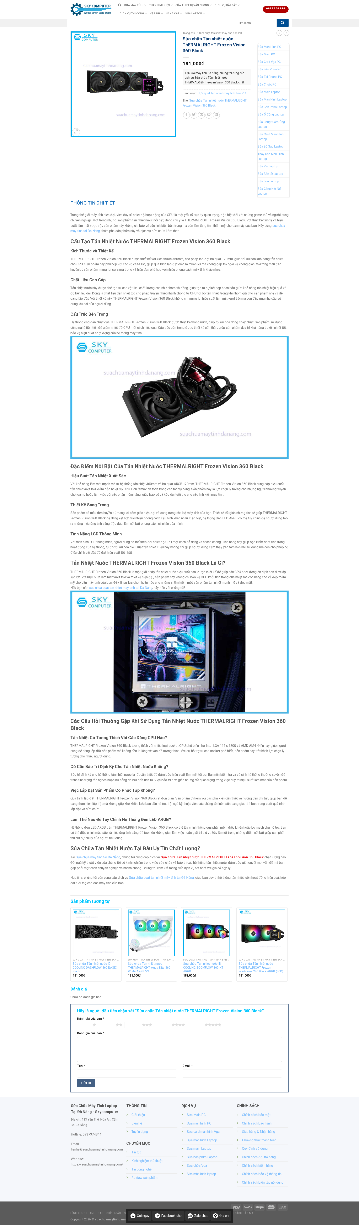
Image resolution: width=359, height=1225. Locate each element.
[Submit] (283, 23)
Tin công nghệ (141, 1169)
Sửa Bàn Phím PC (269, 69)
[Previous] (71, 946)
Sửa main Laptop (199, 1149)
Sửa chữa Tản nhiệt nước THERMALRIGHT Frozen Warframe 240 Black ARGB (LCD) (261, 967)
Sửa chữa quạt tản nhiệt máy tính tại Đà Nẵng (161, 878)
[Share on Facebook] (186, 115)
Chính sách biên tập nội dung (262, 1182)
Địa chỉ (224, 1216)
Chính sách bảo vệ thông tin (262, 1174)
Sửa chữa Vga (197, 1166)
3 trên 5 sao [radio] (133, 1024)
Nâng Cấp (173, 13)
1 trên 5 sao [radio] (84, 1024)
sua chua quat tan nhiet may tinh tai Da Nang (120, 588)
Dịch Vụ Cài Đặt (226, 5)
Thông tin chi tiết (92, 203)
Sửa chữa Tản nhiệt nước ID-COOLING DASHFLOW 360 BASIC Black (95, 967)
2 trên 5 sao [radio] (107, 1024)
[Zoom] (76, 132)
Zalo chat (201, 1216)
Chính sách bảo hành (257, 1123)
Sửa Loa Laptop (268, 181)
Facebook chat (171, 1216)
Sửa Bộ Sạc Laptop (271, 146)
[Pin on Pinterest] (208, 115)
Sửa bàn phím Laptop (202, 1157)
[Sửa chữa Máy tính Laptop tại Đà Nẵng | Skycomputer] (91, 9)
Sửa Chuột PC (267, 84)
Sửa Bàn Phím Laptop (272, 107)
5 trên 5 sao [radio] (196, 1024)
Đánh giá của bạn (90, 1018)
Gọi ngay (143, 1216)
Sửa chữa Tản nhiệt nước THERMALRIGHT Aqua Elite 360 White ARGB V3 (149, 967)
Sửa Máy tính (133, 5)
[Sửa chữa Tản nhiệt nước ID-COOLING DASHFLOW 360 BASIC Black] (96, 933)
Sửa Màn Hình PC (269, 47)
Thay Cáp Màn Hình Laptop (271, 156)
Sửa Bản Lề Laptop (270, 174)
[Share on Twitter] (194, 115)
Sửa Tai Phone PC (270, 77)
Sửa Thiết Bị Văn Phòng (192, 5)
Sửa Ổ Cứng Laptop (271, 114)
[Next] (287, 946)
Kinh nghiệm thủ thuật (147, 1161)
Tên (81, 1066)
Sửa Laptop (193, 13)
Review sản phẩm (144, 1178)
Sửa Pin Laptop (268, 166)
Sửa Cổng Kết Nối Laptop (269, 191)
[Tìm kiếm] (119, 5)
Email (188, 1066)
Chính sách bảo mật (256, 1115)
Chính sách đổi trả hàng (259, 1157)
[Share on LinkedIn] (216, 115)
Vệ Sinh (155, 13)
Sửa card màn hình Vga (203, 1132)
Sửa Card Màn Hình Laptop (271, 137)
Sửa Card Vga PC (269, 62)
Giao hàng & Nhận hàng (258, 1132)
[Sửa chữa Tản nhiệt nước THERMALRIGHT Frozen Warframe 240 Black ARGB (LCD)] (262, 933)
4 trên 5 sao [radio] (163, 1024)
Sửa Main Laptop (269, 92)
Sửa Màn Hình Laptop (272, 99)
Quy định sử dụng (255, 1149)
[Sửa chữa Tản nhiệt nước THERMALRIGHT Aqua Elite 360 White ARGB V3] (151, 933)
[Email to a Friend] (201, 115)
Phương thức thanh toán (259, 1140)
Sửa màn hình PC (199, 1123)
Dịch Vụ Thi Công (132, 13)
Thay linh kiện (159, 5)
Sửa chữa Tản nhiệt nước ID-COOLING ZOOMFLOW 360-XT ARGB (203, 967)
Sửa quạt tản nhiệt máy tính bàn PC (220, 33)
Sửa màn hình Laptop (202, 1140)
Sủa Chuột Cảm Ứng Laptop (271, 124)
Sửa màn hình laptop (201, 1174)
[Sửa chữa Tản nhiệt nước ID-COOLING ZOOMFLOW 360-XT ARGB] (206, 933)
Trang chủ (189, 33)
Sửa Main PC (266, 54)
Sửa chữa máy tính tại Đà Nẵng (98, 857)
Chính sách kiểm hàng (257, 1166)
